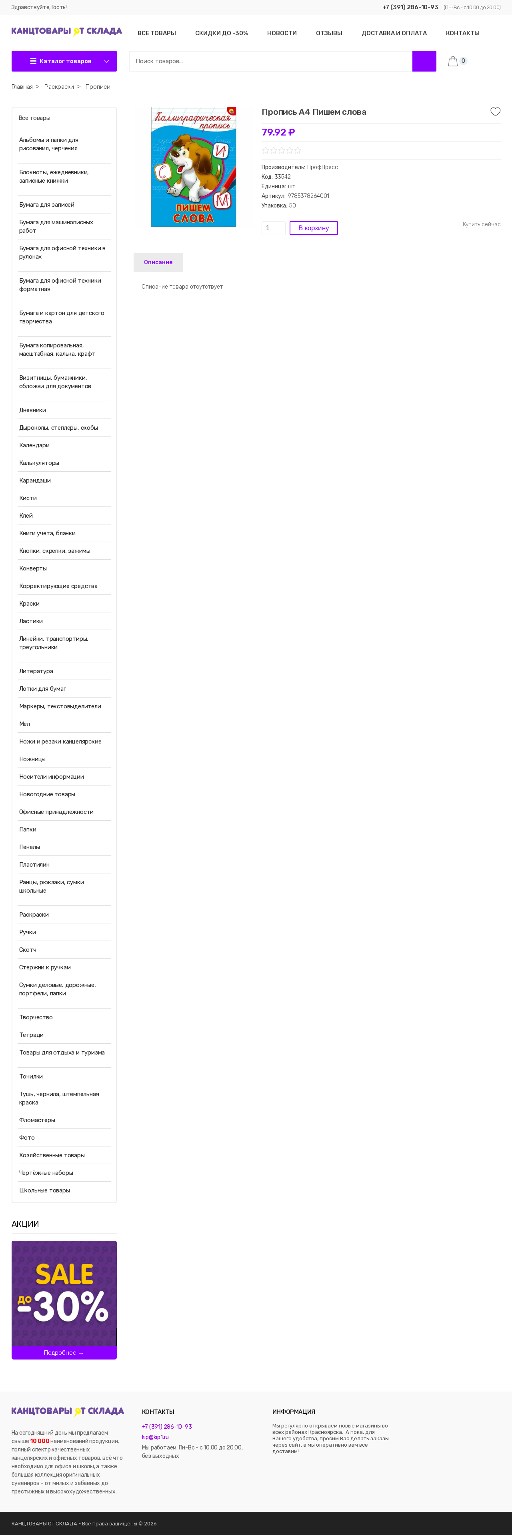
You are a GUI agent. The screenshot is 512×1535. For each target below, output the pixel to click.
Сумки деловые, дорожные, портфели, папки (57, 989)
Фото (27, 1137)
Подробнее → (64, 1352)
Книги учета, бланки (47, 533)
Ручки (27, 932)
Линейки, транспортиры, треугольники (54, 643)
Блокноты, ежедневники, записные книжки (54, 176)
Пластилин (34, 864)
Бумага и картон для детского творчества (61, 317)
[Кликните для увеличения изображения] (194, 167)
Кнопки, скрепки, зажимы (54, 550)
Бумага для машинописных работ (56, 226)
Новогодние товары (47, 794)
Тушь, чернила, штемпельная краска (59, 1098)
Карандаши (35, 480)
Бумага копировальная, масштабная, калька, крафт (57, 349)
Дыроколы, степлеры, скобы (58, 427)
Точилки (31, 1076)
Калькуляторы (39, 462)
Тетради (31, 1035)
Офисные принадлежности (56, 811)
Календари (34, 445)
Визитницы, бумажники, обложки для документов (55, 382)
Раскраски (34, 914)
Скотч (27, 949)
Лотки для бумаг (42, 688)
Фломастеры (37, 1120)
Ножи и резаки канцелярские (60, 741)
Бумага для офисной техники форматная (60, 285)
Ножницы (32, 759)
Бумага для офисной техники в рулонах (62, 252)
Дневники (32, 410)
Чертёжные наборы (46, 1172)
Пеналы (29, 847)
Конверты (33, 568)
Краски (29, 603)
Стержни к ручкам (45, 967)
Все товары (34, 118)
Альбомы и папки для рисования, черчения (48, 144)
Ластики (31, 621)
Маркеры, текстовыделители (60, 706)
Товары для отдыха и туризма (62, 1052)
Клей (26, 515)
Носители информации (51, 776)
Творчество (36, 1017)
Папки (27, 829)
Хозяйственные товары (52, 1155)
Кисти (28, 498)
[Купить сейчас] (482, 224)
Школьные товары (44, 1190)
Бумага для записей (46, 204)
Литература (36, 671)
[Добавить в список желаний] (495, 112)
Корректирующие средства (58, 586)
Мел (24, 724)
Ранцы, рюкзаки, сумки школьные (51, 886)
